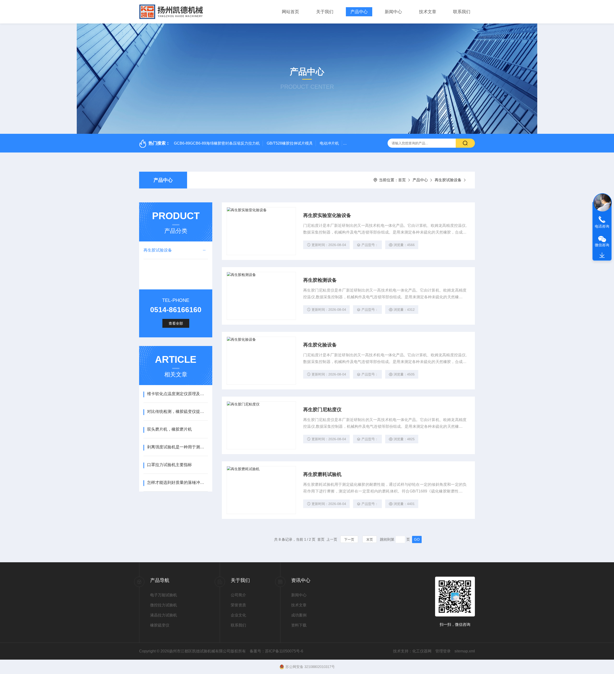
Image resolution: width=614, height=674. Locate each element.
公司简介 (238, 595)
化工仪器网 (421, 651)
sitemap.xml (465, 651)
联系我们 (461, 11)
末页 (369, 539)
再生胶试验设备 (448, 180)
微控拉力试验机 (163, 605)
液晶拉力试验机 (163, 615)
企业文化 (238, 615)
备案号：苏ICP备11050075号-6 (276, 651)
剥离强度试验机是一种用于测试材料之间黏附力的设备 (177, 447)
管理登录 (443, 651)
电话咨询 (602, 226)
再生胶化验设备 (320, 344)
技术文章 (427, 11)
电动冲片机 (329, 143)
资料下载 (299, 625)
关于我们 (324, 11)
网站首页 (290, 11)
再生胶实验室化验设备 (327, 215)
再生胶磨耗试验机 (322, 474)
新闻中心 (393, 11)
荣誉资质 (238, 605)
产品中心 (359, 11)
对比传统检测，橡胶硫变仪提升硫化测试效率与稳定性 (177, 411)
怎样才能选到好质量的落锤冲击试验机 (177, 482)
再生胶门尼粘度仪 (322, 409)
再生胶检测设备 (320, 280)
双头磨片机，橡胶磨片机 (169, 429)
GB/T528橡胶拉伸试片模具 (290, 143)
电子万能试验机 (163, 595)
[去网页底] (602, 255)
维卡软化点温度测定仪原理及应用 (177, 394)
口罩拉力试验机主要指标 (169, 465)
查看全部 (176, 323)
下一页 (349, 539)
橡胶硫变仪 (159, 625)
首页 (402, 180)
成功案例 (299, 615)
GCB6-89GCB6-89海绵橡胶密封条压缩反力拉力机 (217, 143)
